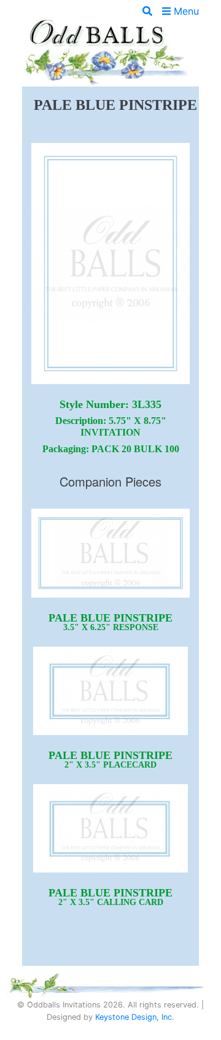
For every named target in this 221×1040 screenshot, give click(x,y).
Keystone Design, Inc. (134, 1017)
